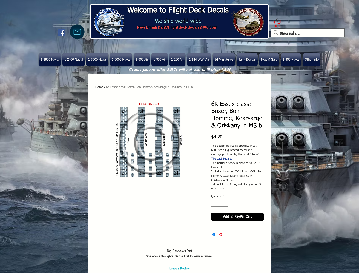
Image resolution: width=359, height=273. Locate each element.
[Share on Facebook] (213, 234)
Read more (217, 188)
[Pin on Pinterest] (221, 234)
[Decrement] (214, 203)
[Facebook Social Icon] (61, 32)
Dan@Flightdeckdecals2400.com (187, 27)
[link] (278, 23)
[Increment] (225, 203)
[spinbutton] (220, 203)
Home (99, 87)
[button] (269, 59)
